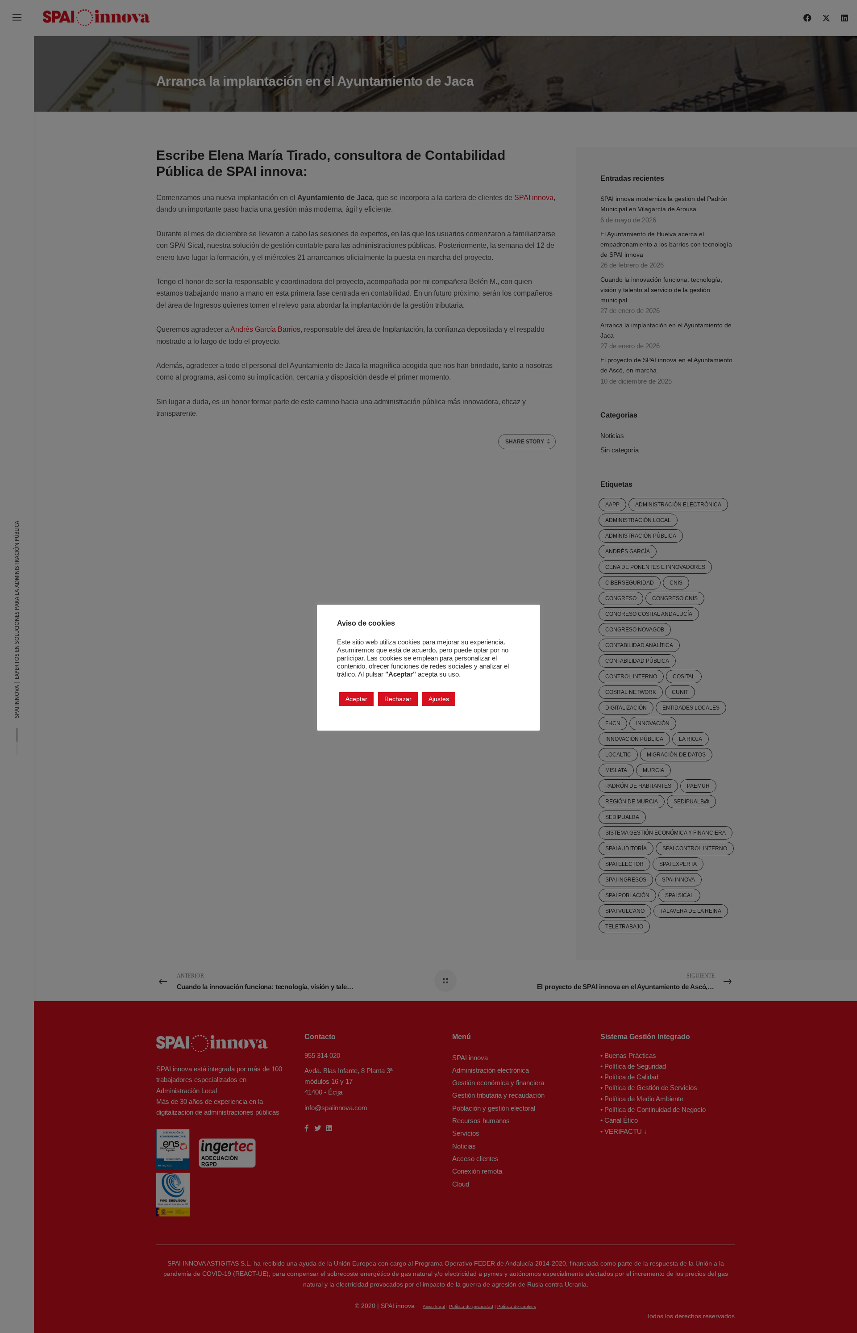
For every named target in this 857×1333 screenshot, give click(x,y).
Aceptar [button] (356, 698)
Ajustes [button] (438, 698)
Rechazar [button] (398, 698)
